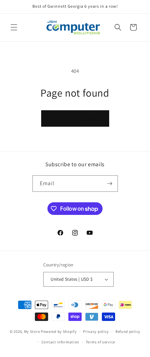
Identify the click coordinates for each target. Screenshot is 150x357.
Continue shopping (75, 118)
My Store (32, 331)
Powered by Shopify (59, 331)
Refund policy (127, 331)
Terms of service (100, 342)
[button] (14, 27)
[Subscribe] (110, 183)
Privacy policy (96, 331)
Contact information (60, 342)
